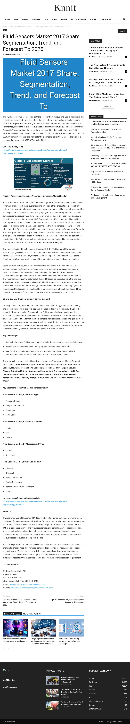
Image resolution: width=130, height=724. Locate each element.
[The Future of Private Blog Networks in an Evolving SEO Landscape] (71, 628)
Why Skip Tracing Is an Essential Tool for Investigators (107, 172)
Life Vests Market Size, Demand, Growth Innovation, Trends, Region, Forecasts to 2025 (20, 602)
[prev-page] (4, 648)
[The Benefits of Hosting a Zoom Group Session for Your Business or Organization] (52, 693)
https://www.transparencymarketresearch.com (32, 587)
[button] (124, 20)
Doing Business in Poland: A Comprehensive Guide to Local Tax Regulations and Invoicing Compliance (109, 148)
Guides (93, 19)
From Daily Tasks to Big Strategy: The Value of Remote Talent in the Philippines (108, 157)
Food (54, 19)
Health (64, 19)
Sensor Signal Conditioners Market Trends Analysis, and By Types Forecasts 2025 (106, 50)
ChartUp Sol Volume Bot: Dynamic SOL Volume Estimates (106, 130)
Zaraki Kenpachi (10, 54)
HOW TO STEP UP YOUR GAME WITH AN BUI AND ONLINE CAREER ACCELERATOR (108, 165)
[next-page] (8, 648)
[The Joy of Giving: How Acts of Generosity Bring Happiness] (52, 705)
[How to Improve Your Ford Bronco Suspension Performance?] (52, 680)
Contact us (105, 19)
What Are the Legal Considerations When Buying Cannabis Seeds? (107, 188)
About (120, 722)
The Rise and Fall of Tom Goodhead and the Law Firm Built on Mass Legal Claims (108, 122)
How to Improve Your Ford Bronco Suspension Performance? (70, 680)
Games (25, 19)
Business (35, 19)
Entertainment (78, 19)
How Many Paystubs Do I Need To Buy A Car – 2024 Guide (108, 180)
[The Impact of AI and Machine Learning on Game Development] (15, 628)
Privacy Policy (111, 722)
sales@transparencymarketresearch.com (27, 584)
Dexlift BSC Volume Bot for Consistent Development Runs (106, 138)
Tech (46, 19)
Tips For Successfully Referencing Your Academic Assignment (67, 600)
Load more (107, 107)
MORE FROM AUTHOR (32, 614)
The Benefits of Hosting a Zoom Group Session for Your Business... (71, 692)
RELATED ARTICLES (12, 614)
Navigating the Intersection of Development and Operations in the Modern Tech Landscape (42, 641)
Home (7, 19)
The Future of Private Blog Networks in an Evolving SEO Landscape (69, 641)
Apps (16, 19)
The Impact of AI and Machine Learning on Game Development (108, 196)
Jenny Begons (93, 71)
